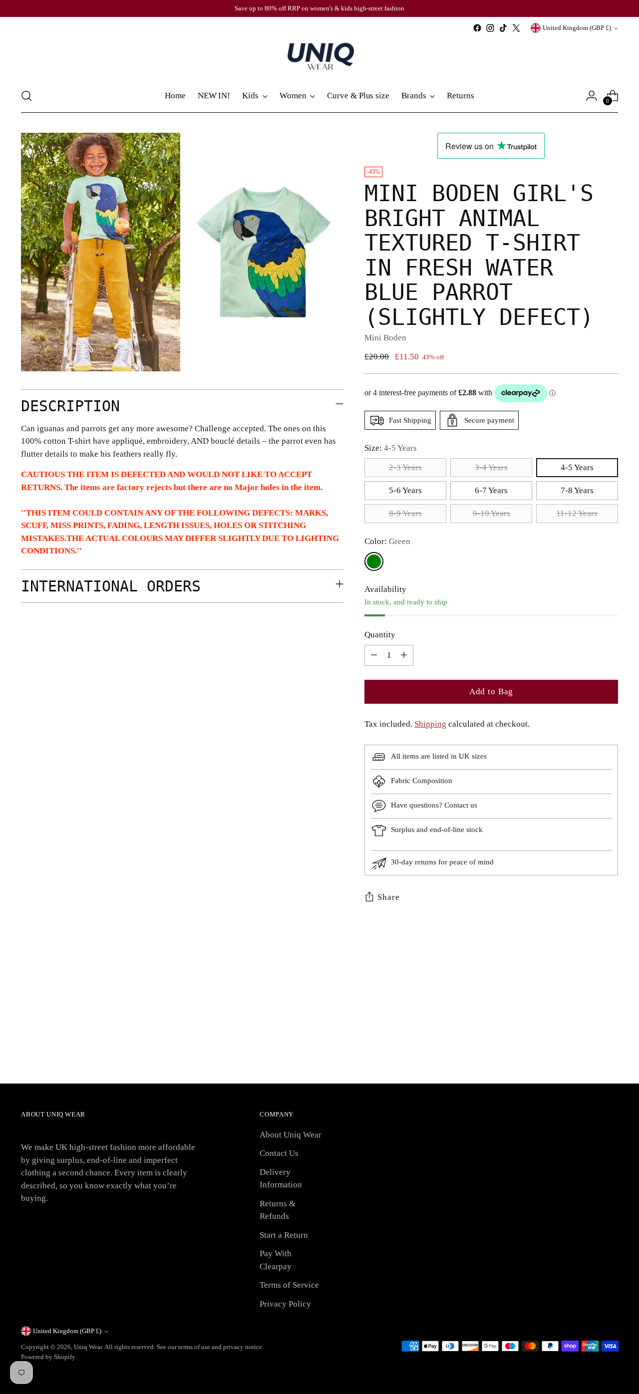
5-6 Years (405, 490)
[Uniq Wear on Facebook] (477, 27)
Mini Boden (385, 337)
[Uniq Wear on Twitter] (516, 27)
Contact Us (279, 1153)
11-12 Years (577, 513)
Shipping (430, 724)
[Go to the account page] (592, 96)
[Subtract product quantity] (374, 655)
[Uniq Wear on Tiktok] (503, 27)
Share (388, 897)
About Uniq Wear (290, 1134)
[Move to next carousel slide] (609, 997)
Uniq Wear (88, 1347)
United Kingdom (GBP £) (577, 27)
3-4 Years (491, 467)
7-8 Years (577, 490)
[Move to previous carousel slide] (586, 998)
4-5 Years (577, 467)
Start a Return (284, 1235)
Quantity (379, 634)
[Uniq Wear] (319, 57)
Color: (387, 541)
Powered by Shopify (48, 1357)
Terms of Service (289, 1285)
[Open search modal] (26, 96)
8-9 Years (405, 513)
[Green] (373, 561)
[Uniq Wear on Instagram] (490, 27)
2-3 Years (405, 467)
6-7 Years (491, 490)
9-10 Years (491, 513)
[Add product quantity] (404, 655)
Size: (390, 448)
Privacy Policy (285, 1304)
